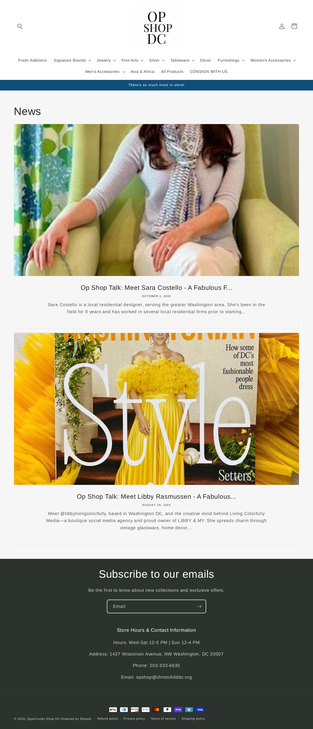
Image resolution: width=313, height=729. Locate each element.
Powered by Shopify (76, 719)
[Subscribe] (199, 606)
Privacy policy (134, 718)
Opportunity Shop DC (43, 719)
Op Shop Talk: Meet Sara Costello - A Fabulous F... (157, 287)
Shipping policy (193, 718)
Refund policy (107, 718)
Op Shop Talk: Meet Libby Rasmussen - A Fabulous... (156, 496)
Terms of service (163, 718)
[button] (20, 26)
